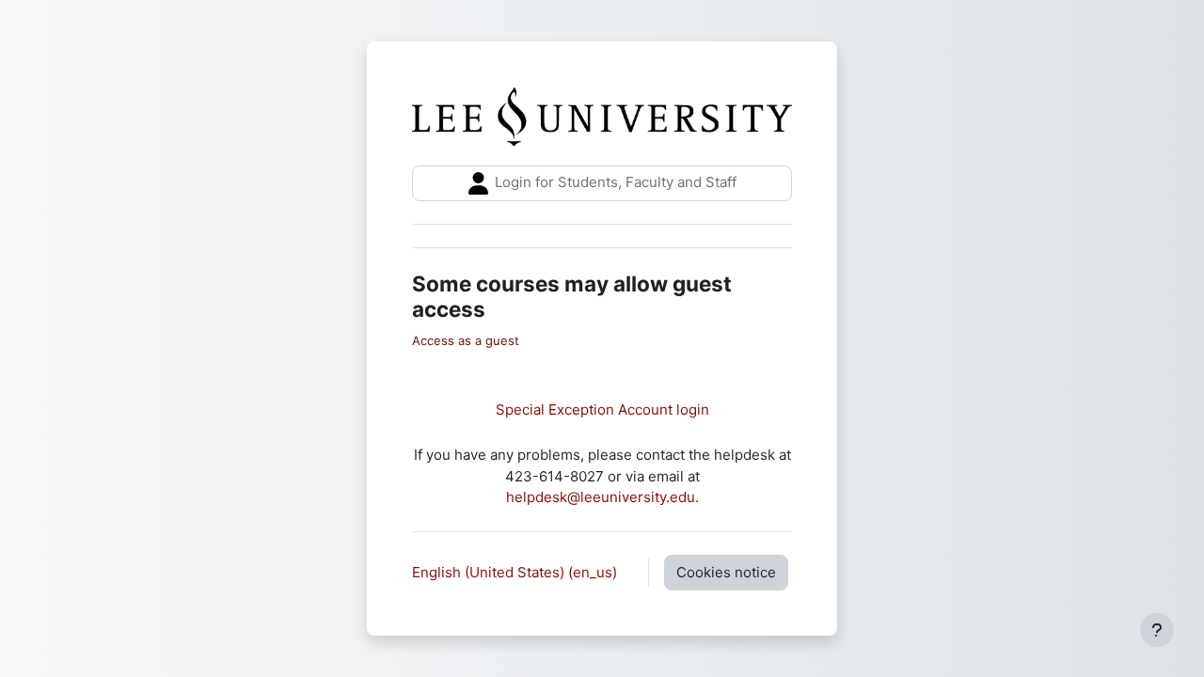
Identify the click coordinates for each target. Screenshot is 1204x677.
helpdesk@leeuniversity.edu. (602, 497)
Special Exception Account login (602, 409)
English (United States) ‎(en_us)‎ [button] (516, 572)
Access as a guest (465, 340)
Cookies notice (726, 572)
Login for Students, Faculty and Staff (614, 182)
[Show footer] (1157, 630)
